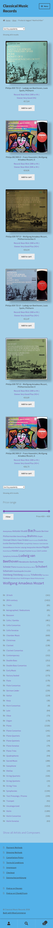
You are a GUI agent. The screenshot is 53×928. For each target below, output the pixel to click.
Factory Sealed (12, 675)
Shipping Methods (14, 852)
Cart (40, 921)
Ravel (25, 567)
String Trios (11, 786)
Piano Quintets (13, 740)
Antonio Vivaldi (19, 531)
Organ (9, 720)
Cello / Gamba (12, 620)
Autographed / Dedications (18, 610)
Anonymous (7, 531)
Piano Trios (11, 750)
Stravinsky (26, 575)
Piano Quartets (13, 735)
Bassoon (10, 615)
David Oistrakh (33, 540)
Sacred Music (11, 760)
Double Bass (42, 540)
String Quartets (13, 776)
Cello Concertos (13, 625)
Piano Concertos (13, 730)
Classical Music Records (15, 8)
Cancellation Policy (14, 857)
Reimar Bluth (31, 567)
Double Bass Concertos (16, 665)
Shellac (9, 770)
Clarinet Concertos (14, 650)
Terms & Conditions (15, 862)
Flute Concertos (13, 685)
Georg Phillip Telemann (31, 543)
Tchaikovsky (36, 574)
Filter (8, 516)
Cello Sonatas (12, 630)
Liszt (39, 551)
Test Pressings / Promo (16, 796)
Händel (15, 550)
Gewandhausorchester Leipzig (14, 547)
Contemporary (12, 655)
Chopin (40, 536)
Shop (14, 20)
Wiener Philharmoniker (37, 578)
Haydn (45, 547)
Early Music (11, 670)
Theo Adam (45, 575)
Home (8, 20)
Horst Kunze (7, 551)
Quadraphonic (12, 755)
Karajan (34, 551)
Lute (8, 710)
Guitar (9, 695)
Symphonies (11, 791)
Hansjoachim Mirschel (34, 547)
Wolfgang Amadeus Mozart (23, 583)
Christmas (10, 640)
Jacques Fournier (25, 551)
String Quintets (13, 781)
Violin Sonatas (12, 821)
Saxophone (11, 766)
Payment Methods (14, 847)
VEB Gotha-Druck (15, 578)
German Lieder (12, 690)
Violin (8, 811)
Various (6, 578)
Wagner (27, 578)
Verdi (23, 578)
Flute (8, 680)
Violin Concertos (13, 816)
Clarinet (10, 645)
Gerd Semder (43, 543)
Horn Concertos (13, 705)
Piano (13, 567)
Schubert (41, 566)
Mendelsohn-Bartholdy (28, 562)
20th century (11, 600)
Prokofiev (20, 567)
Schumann (8, 570)
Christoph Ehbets (10, 540)
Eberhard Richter (16, 543)
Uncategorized (12, 806)
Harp (8, 700)
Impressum (11, 867)
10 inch (9, 595)
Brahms (32, 536)
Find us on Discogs (14, 888)
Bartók (38, 531)
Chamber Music (13, 635)
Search (26, 923)
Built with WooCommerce (14, 913)
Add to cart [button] (26, 108)
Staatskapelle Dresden (22, 571)
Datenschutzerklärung (16, 877)
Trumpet (10, 801)
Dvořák (5, 543)
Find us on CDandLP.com (16, 893)
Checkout (10, 872)
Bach (32, 530)
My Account (9, 923)
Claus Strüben (23, 540)
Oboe (8, 715)
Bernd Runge (22, 536)
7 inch (8, 605)
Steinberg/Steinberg (13, 574)
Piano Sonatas (12, 745)
